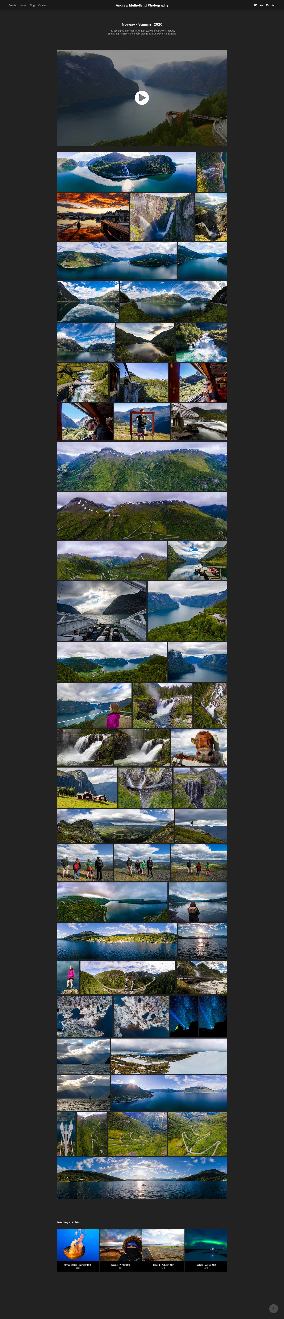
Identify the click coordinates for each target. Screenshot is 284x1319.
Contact (42, 5)
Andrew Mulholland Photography (142, 5)
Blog (32, 5)
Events (12, 5)
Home (23, 5)
